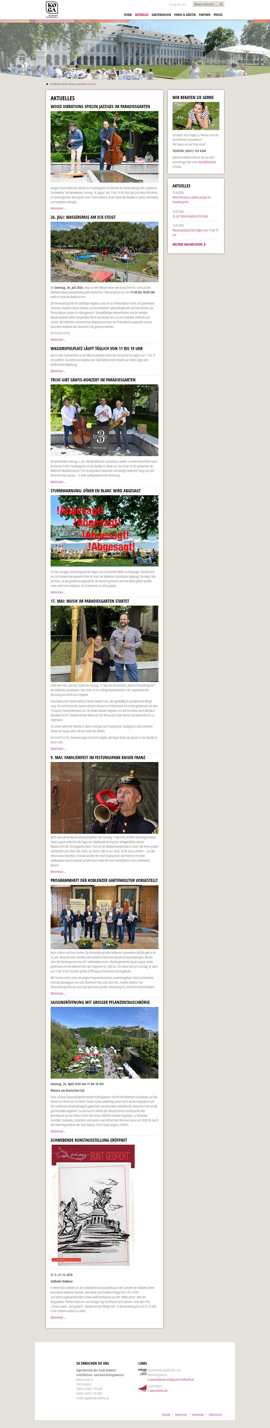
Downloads (198, 1414)
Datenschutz (215, 1414)
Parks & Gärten (185, 14)
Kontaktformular (207, 162)
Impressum (181, 1414)
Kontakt (166, 1414)
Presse (218, 14)
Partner (204, 14)
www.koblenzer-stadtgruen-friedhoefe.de (172, 1379)
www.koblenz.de (158, 1390)
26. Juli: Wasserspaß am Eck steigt (190, 216)
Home (128, 14)
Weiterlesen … (58, 208)
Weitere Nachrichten (187, 244)
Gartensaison (161, 14)
